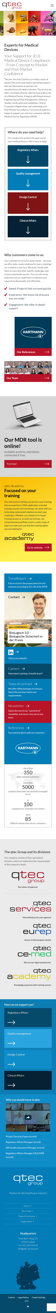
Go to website (35, 547)
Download (26, 1211)
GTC (27, 1301)
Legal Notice (23, 1297)
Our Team (12, 378)
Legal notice (26, 1221)
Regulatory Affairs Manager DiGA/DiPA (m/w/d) (25, 1155)
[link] (28, 879)
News (26, 1205)
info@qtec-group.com (28, 1248)
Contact (11, 1297)
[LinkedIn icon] (28, 1306)
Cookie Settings (38, 1297)
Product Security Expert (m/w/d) (21, 1136)
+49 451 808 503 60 (28, 1245)
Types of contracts (26, 1216)
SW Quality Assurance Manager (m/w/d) (25, 1147)
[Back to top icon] (50, 1307)
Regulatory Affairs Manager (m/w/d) (23, 1142)
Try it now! (12, 463)
